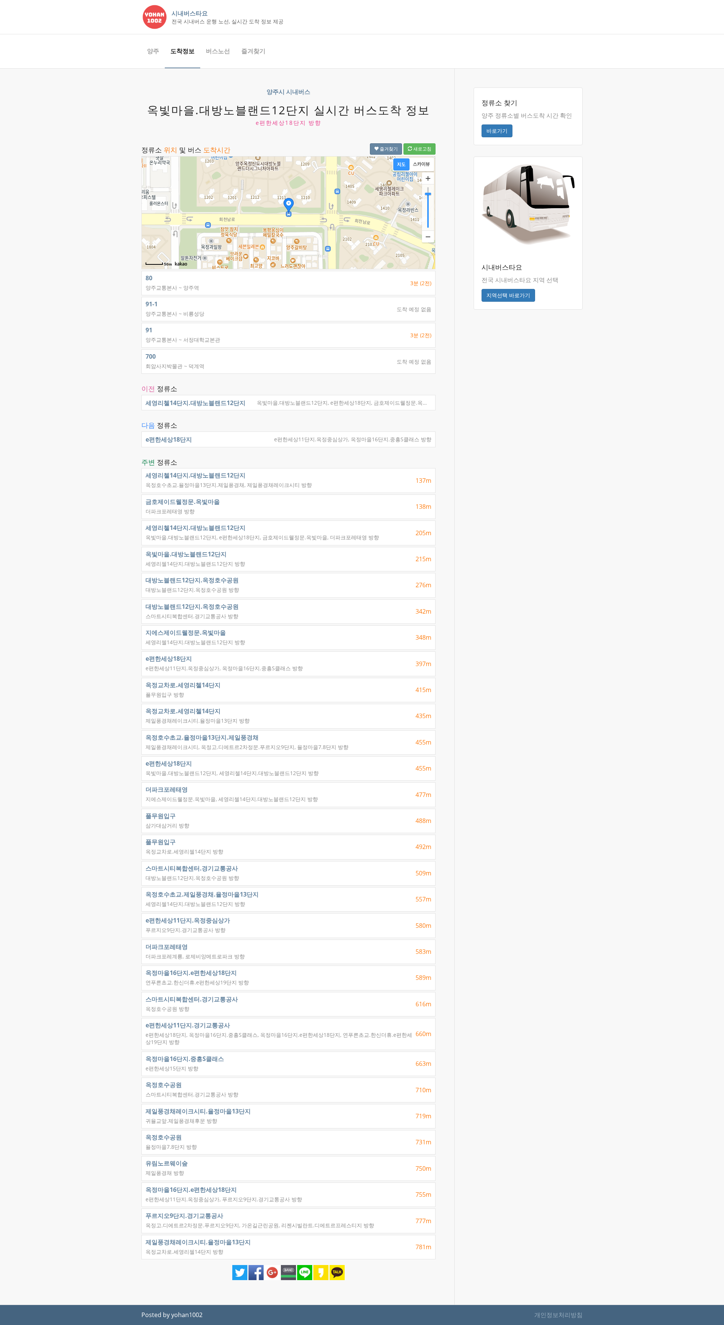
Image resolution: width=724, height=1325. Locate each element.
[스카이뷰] (421, 164)
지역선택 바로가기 (508, 295)
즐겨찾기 (253, 51)
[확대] (428, 178)
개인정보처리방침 (558, 1315)
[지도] (401, 164)
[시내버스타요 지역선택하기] (528, 204)
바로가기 (497, 130)
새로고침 (421, 149)
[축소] (428, 236)
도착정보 (182, 51)
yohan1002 (186, 1315)
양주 (153, 51)
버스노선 (218, 51)
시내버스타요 (190, 13)
